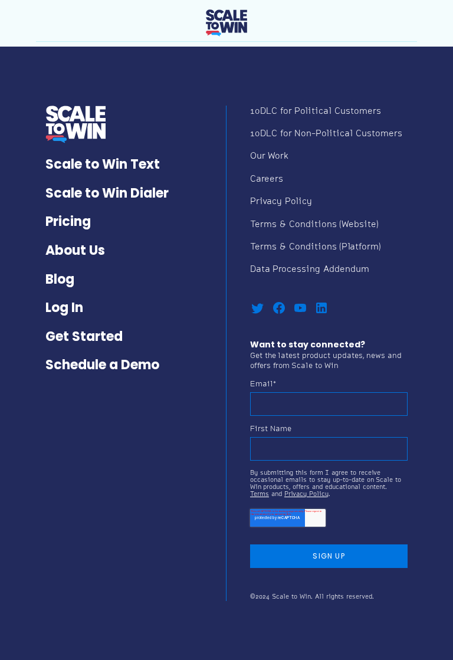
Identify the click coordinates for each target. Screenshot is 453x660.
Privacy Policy (281, 202)
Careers (266, 179)
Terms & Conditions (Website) (314, 225)
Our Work (269, 156)
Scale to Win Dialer (107, 194)
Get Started (84, 337)
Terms (259, 494)
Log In (64, 309)
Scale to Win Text (102, 165)
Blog (59, 280)
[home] (226, 21)
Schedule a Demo (102, 366)
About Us (75, 251)
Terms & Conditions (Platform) (315, 247)
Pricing (68, 222)
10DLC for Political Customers (315, 112)
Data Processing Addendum (309, 270)
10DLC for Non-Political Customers (326, 134)
